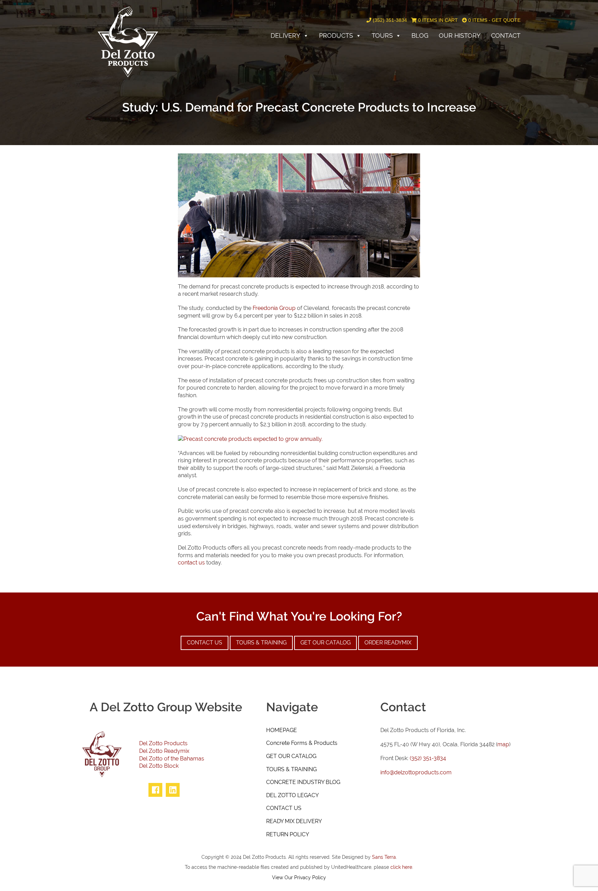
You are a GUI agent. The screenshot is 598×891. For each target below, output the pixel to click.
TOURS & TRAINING (291, 769)
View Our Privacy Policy (299, 877)
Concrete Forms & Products (301, 743)
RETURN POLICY (287, 834)
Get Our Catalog (325, 642)
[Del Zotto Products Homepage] (128, 41)
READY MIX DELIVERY (294, 821)
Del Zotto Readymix (164, 751)
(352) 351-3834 (389, 20)
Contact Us (204, 642)
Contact (505, 35)
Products (336, 35)
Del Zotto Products (163, 743)
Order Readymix (387, 642)
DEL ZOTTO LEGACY (292, 795)
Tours (382, 35)
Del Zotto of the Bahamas (171, 758)
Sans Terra (384, 857)
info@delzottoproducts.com (416, 772)
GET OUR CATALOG (291, 756)
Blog (419, 35)
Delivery (285, 35)
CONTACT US (283, 808)
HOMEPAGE (281, 730)
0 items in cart (437, 20)
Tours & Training (261, 642)
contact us (191, 562)
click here (401, 867)
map (503, 744)
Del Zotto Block (159, 766)
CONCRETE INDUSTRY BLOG (303, 782)
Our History (460, 35)
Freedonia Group (274, 308)
